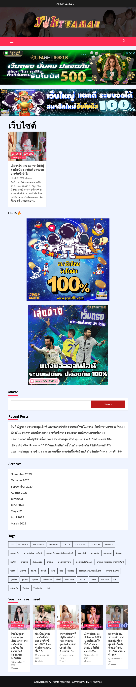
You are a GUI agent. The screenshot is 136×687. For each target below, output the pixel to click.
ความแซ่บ (95, 553)
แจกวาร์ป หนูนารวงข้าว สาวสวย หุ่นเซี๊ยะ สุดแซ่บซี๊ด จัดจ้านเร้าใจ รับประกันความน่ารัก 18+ (67, 451)
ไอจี (48, 588)
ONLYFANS (16, 622)
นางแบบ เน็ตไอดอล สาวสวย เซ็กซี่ (110, 562)
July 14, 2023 (18, 178)
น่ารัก (12, 571)
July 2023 (17, 498)
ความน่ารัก (14, 553)
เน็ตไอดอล (69, 579)
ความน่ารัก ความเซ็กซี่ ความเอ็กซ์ (59, 553)
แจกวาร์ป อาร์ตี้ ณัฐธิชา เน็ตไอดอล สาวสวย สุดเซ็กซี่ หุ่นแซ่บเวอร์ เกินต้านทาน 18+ (61, 439)
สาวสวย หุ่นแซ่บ (112, 571)
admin (29, 178)
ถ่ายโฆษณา (37, 562)
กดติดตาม (109, 544)
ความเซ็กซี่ (82, 553)
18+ (12, 544)
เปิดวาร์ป (82, 579)
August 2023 (19, 492)
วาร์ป (53, 571)
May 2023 (17, 511)
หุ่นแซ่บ (35, 579)
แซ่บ (115, 579)
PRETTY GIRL (17, 626)
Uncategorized (18, 157)
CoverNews (79, 681)
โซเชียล (26, 588)
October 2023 (20, 480)
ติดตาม (119, 553)
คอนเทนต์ (107, 553)
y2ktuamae (81, 544)
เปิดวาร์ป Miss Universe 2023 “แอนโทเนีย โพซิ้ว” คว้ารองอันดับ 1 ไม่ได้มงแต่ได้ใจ (61, 445)
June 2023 (17, 505)
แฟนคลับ (14, 588)
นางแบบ (50, 562)
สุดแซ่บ (25, 579)
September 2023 (22, 486)
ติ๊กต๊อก (13, 562)
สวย (61, 571)
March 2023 (18, 523)
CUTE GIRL (16, 154)
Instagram (38, 544)
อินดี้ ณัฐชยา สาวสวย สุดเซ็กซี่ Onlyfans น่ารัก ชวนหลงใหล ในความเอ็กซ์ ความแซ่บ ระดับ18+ (68, 426)
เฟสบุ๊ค (93, 579)
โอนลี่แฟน (38, 588)
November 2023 (21, 474)
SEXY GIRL (28, 154)
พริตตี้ (43, 571)
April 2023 (17, 517)
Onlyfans (54, 544)
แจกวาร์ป (105, 579)
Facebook (23, 544)
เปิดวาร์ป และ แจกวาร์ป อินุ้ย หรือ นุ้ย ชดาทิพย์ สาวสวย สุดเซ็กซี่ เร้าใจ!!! (27, 169)
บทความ (23, 571)
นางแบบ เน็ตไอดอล (84, 562)
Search (13, 391)
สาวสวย (71, 571)
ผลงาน (33, 571)
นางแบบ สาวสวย (64, 562)
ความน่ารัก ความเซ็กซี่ (33, 553)
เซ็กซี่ (58, 579)
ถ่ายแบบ (24, 562)
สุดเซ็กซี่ (13, 579)
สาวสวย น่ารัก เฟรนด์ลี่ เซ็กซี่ (90, 571)
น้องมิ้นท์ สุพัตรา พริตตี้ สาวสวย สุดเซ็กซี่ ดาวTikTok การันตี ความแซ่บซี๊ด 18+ (58, 433)
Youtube (95, 544)
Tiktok (66, 544)
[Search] (124, 41)
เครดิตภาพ (47, 579)
